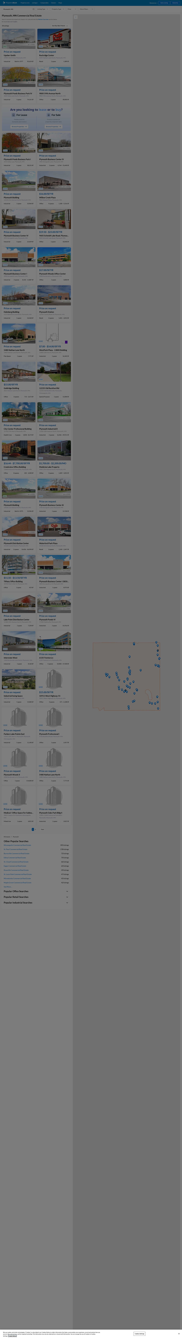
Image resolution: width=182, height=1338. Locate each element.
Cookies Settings (139, 1333)
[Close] (179, 1334)
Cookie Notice (12, 1336)
